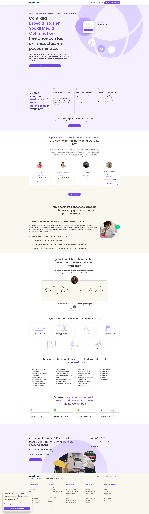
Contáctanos (32, 487)
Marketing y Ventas (70, 491)
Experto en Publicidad (61, 379)
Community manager (62, 371)
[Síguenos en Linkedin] (119, 474)
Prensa (49, 497)
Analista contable (82, 381)
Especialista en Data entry (85, 379)
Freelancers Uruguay (90, 491)
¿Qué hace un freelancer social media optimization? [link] (47, 240)
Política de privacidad (34, 498)
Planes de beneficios (52, 495)
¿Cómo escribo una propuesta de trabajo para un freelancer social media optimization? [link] (58, 244)
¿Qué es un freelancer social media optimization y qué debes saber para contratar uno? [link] (58, 221)
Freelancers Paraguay (90, 498)
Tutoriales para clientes (53, 502)
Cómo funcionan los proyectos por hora (55, 490)
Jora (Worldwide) (108, 491)
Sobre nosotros (32, 485)
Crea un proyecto (74, 126)
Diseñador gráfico (105, 369)
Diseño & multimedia (71, 487)
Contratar (40, 182)
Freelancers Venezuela (90, 496)
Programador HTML (38, 379)
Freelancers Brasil (89, 487)
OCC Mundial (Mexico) (109, 494)
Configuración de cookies (35, 502)
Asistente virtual (82, 377)
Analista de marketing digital (63, 377)
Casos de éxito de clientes (54, 493)
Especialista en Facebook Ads (63, 381)
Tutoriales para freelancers (54, 504)
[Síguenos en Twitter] (116, 474)
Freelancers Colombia (90, 489)
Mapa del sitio (51, 506)
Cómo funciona (51, 487)
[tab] (63, 226)
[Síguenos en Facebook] (113, 474)
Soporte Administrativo (71, 494)
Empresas (50, 499)
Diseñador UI (103, 373)
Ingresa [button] (101, 2)
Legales (68, 496)
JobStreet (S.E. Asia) (108, 489)
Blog (30, 489)
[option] (74, 291)
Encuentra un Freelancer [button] (112, 2)
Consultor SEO (82, 383)
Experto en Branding (38, 383)
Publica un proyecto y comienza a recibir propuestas (45, 66)
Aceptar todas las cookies (17, 508)
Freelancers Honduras (90, 500)
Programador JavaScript (40, 377)
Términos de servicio (34, 500)
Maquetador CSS (38, 375)
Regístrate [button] (94, 2)
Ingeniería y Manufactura (72, 500)
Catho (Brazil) (107, 487)
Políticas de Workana (34, 496)
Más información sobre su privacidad (14, 501)
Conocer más (34, 113)
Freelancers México (89, 494)
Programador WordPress (40, 381)
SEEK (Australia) (107, 496)
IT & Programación (70, 485)
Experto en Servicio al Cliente (86, 375)
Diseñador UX (103, 375)
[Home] (34, 2)
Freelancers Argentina (90, 485)
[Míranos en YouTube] (107, 474)
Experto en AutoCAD (105, 377)
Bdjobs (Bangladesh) (109, 485)
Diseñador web (104, 371)
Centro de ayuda (52, 485)
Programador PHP (60, 367)
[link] (74, 305)
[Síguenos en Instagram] (110, 474)
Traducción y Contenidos (72, 489)
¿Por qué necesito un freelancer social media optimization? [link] (49, 236)
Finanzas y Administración (72, 498)
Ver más (106, 498)
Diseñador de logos (105, 367)
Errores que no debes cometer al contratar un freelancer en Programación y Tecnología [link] (58, 248)
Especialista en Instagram (63, 369)
